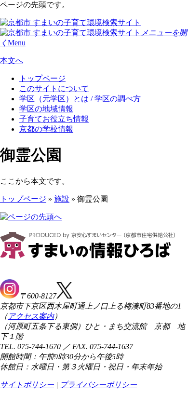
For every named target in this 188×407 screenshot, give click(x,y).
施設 (61, 199)
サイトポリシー (27, 384)
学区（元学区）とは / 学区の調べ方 (80, 99)
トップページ (42, 78)
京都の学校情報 (46, 129)
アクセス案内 (31, 316)
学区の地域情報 (46, 109)
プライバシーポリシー (98, 384)
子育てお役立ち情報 (54, 119)
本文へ (11, 60)
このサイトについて (54, 88)
